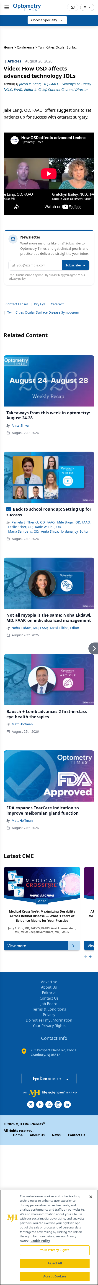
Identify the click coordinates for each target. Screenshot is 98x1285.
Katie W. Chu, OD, (48, 527)
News (56, 1135)
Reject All (54, 1263)
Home (8, 47)
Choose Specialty (44, 20)
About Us (49, 987)
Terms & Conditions (49, 1009)
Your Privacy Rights (49, 1025)
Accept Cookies (54, 1276)
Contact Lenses (16, 304)
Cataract (57, 304)
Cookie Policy (40, 1241)
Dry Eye (39, 304)
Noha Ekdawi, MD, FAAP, (30, 628)
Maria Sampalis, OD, (23, 531)
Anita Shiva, (50, 531)
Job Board (49, 1003)
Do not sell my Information (49, 1020)
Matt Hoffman (22, 724)
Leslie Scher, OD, (20, 527)
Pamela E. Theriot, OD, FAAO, (33, 522)
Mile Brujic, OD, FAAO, (74, 522)
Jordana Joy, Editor (75, 531)
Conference (25, 47)
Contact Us (49, 998)
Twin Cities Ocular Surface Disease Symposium (43, 312)
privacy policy (17, 279)
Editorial (49, 992)
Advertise (49, 981)
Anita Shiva (20, 425)
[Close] (91, 1197)
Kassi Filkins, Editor (64, 628)
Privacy (49, 1014)
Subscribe (73, 265)
